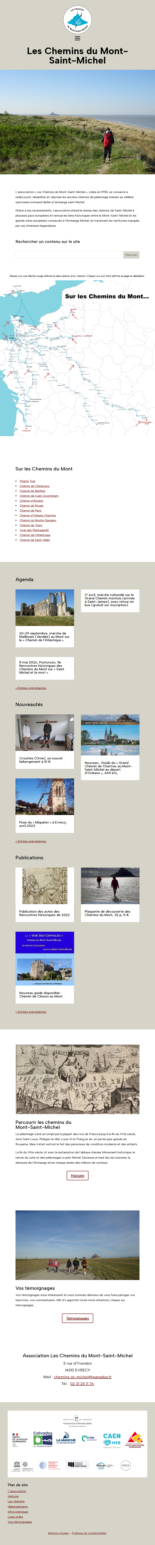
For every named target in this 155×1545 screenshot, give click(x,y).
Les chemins (16, 1501)
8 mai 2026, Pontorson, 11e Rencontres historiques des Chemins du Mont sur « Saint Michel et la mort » (41, 667)
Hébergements (18, 1506)
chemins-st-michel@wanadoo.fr (83, 1377)
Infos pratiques (18, 1512)
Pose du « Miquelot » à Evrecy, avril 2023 (43, 824)
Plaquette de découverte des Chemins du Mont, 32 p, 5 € (107, 913)
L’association (17, 1491)
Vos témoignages (20, 1522)
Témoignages (77, 1318)
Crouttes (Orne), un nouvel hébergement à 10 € (40, 760)
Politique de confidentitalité (89, 1533)
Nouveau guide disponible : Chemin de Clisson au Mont (41, 994)
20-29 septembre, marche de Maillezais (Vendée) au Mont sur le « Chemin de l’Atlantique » (44, 636)
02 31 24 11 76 (82, 1383)
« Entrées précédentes (31, 688)
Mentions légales (58, 1533)
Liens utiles (15, 1517)
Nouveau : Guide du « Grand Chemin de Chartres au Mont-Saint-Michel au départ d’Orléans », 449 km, (108, 768)
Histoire (77, 1175)
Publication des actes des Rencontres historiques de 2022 (44, 913)
